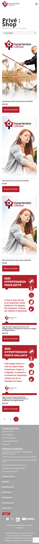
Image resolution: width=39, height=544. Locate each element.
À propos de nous (10, 428)
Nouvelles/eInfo (8, 487)
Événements (6, 492)
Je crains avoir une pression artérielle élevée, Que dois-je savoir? (17, 453)
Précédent (4, 419)
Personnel (5, 444)
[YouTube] (28, 519)
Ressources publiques (12, 448)
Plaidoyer (5, 482)
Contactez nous (8, 503)
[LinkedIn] (18, 520)
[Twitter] (12, 519)
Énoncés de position (9, 438)
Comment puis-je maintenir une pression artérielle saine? (19, 461)
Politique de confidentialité (15, 525)
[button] (10, 110)
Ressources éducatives (10, 471)
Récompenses (7, 497)
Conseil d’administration (10, 441)
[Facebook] (7, 519)
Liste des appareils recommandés (13, 468)
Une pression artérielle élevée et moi (14, 465)
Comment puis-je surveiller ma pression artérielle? (19, 457)
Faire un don (6, 508)
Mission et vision (8, 431)
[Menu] (36, 4)
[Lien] (10, 4)
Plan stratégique (7, 435)
